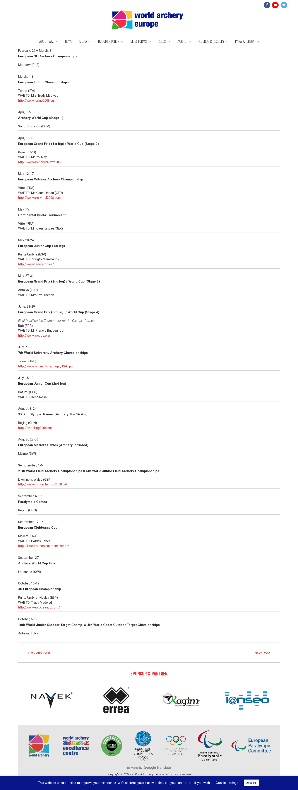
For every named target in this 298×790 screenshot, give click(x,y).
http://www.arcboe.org (34, 336)
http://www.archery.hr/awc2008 (40, 162)
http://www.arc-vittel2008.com (39, 198)
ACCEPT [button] (251, 783)
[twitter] (284, 5)
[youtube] (276, 5)
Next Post (264, 653)
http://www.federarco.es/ (36, 264)
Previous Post (37, 653)
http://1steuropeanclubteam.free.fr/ (43, 546)
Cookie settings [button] (227, 783)
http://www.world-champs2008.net (42, 484)
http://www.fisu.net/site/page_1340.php (46, 366)
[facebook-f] (267, 5)
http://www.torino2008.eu (36, 101)
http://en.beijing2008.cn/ (35, 428)
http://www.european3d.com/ (39, 607)
